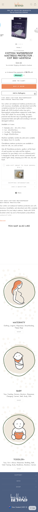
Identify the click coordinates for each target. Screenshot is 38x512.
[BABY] (19, 362)
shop (19, 469)
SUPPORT (18, 475)
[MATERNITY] (19, 294)
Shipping (16, 65)
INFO (19, 481)
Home (18, 47)
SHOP (19, 332)
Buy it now (19, 86)
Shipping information (19, 183)
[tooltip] (35, 94)
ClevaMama (19, 51)
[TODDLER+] (19, 431)
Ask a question (19, 187)
